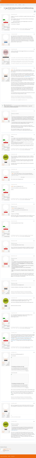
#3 (34, 49)
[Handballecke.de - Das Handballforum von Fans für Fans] (1, 1)
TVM (12, 186)
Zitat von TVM (15, 283)
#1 (34, 14)
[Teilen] (35, 11)
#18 (34, 352)
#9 (34, 184)
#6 (34, 134)
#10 (34, 204)
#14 (34, 280)
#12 (34, 240)
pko (5, 9)
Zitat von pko (15, 206)
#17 (34, 332)
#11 (34, 221)
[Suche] (30, 1)
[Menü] (35, 1)
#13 (34, 255)
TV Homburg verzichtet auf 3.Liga (17, 366)
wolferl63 (4, 449)
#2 (34, 34)
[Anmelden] (33, 1)
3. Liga (4, 451)
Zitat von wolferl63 (16, 113)
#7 (34, 154)
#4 (34, 68)
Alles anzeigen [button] (22, 177)
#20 (34, 421)
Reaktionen (3, 24)
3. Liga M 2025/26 (27, 76)
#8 (34, 169)
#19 (34, 403)
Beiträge (3, 25)
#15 (34, 297)
